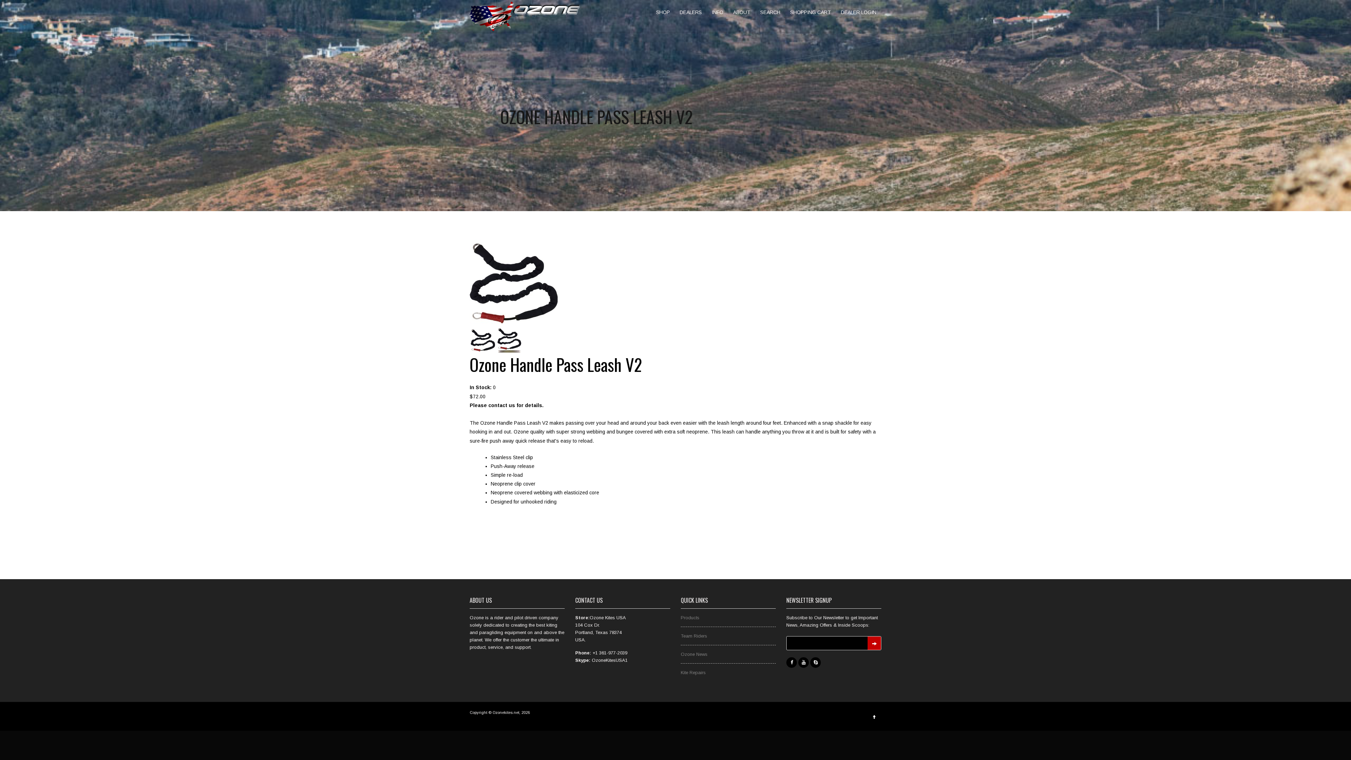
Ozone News (694, 654)
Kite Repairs (693, 672)
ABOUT (741, 12)
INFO (717, 12)
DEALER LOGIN (858, 12)
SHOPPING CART (810, 12)
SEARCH (770, 12)
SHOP (663, 12)
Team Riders (694, 636)
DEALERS (691, 12)
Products (690, 617)
